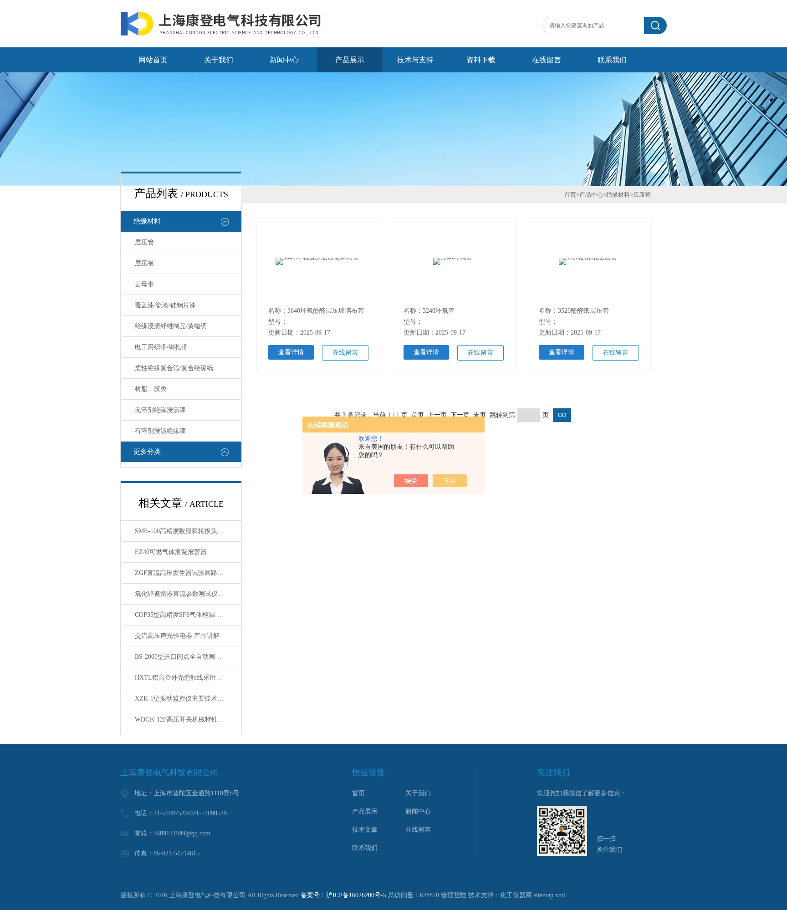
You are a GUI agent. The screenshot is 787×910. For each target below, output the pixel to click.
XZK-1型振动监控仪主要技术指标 (182, 698)
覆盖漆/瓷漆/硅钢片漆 (165, 305)
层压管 (144, 242)
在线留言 (546, 60)
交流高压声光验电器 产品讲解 (177, 635)
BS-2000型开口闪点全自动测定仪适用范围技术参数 (187, 656)
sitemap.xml (549, 895)
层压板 (144, 263)
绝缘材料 (147, 221)
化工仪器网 (516, 895)
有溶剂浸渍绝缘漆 (160, 430)
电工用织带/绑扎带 (161, 347)
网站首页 (153, 60)
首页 (570, 194)
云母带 (144, 284)
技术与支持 (415, 60)
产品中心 (591, 194)
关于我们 (218, 60)
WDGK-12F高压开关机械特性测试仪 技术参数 (187, 719)
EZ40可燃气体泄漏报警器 (171, 552)
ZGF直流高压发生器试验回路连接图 (185, 572)
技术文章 (365, 829)
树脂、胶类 (151, 389)
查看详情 (291, 352)
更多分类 (147, 451)
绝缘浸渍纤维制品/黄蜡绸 (171, 326)
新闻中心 (284, 60)
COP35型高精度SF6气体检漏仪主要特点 (187, 614)
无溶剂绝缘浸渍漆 (160, 410)
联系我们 (612, 60)
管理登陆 (453, 895)
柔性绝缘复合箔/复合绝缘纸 (174, 368)
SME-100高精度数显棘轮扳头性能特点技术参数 (187, 531)
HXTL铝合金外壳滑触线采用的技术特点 (187, 677)
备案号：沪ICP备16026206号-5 (343, 895)
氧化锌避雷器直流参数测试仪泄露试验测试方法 (187, 593)
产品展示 (349, 60)
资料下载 (481, 60)
